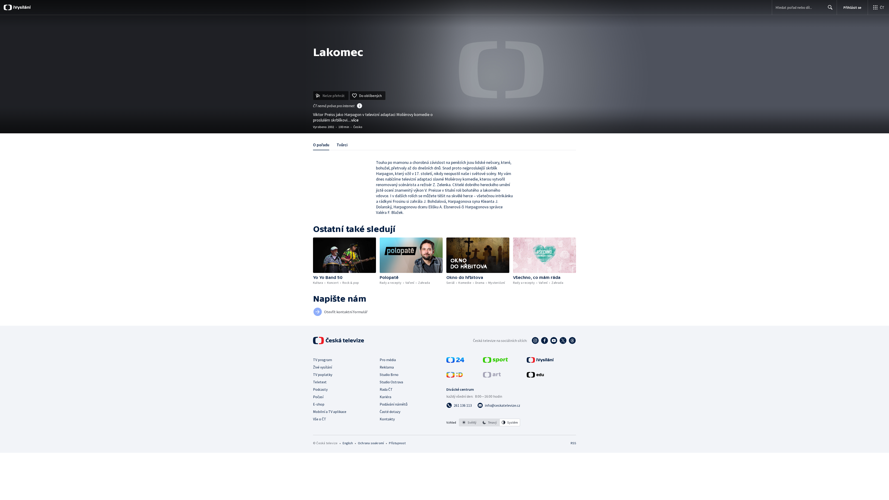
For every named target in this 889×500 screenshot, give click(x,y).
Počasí (318, 396)
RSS (573, 443)
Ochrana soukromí (371, 443)
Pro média (388, 359)
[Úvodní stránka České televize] (339, 340)
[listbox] (489, 422)
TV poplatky (322, 374)
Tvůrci (342, 144)
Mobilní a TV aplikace (329, 411)
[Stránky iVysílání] (540, 361)
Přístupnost (397, 443)
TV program (322, 359)
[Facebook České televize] (544, 340)
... (353, 120)
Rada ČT (386, 389)
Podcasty (320, 389)
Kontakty (387, 419)
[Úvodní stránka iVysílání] (21, 7)
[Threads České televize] (572, 340)
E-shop (318, 404)
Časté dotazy (390, 411)
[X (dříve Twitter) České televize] (563, 340)
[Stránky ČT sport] (495, 361)
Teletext (320, 382)
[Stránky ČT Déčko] (454, 376)
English (348, 443)
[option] (469, 422)
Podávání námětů (393, 404)
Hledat (830, 7)
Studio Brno (389, 374)
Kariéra (385, 396)
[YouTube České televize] (553, 340)
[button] (344, 255)
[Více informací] (359, 106)
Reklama (387, 367)
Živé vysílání (322, 367)
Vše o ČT (319, 419)
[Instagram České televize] (535, 340)
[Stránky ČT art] (492, 376)
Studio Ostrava (391, 382)
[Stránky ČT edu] (535, 376)
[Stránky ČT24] (455, 361)
